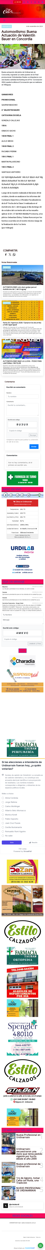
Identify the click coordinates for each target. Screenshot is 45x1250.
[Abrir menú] (4, 20)
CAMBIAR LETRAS (35, 643)
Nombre (8, 393)
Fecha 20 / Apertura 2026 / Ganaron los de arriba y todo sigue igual (22, 324)
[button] (11, 2)
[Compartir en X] (10, 254)
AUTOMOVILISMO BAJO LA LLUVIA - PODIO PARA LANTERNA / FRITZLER (22, 362)
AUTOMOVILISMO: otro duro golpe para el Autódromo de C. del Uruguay (19, 288)
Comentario (10, 401)
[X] (28, 2)
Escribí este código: (14, 419)
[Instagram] (35, 2)
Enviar (34, 447)
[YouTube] (42, 2)
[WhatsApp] (24, 2)
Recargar (33, 435)
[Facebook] (31, 2)
